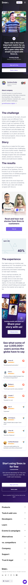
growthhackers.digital (8, 103)
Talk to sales (14, 489)
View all (14, 229)
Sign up (19, 2)
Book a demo (14, 70)
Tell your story (14, 332)
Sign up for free (14, 65)
